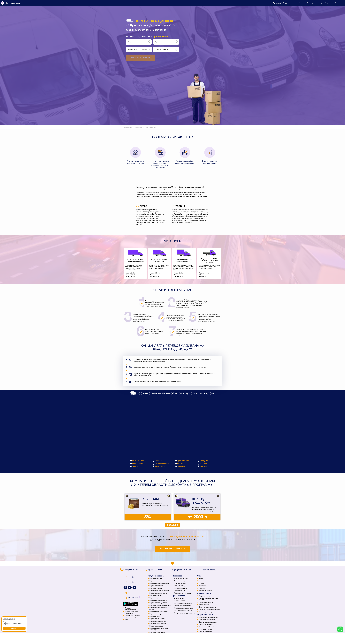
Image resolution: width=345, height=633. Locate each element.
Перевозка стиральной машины (160, 605)
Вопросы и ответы (205, 590)
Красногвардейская (162, 463)
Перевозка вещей (155, 581)
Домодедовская (138, 463)
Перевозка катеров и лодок (159, 614)
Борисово (158, 461)
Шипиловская (160, 466)
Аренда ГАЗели (179, 598)
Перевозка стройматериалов (159, 583)
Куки (126, 619)
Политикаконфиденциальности (132, 609)
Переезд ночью (179, 590)
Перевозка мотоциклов (157, 621)
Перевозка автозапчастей (158, 611)
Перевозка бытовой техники (159, 590)
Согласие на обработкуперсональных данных (132, 616)
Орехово (135, 466)
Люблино (180, 463)
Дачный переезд (179, 581)
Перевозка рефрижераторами (209, 609)
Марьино (203, 463)
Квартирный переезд (181, 578)
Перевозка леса (154, 616)
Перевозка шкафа (155, 595)
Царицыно (204, 461)
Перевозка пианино (156, 588)
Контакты (202, 586)
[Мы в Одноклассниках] (130, 587)
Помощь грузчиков (161, 49)
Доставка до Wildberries (207, 627)
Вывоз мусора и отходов (207, 607)
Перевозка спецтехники (157, 623)
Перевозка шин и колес (157, 619)
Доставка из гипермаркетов (208, 617)
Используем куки (9, 619)
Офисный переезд (180, 583)
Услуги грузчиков (204, 596)
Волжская (181, 466)
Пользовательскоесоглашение (131, 612)
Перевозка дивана (155, 598)
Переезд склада (179, 586)
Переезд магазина (180, 588)
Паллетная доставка (206, 624)
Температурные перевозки (208, 612)
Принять (14, 628)
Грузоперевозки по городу (183, 610)
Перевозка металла (156, 586)
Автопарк (202, 581)
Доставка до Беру (205, 632)
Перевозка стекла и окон (158, 600)
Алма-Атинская (138, 461)
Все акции (172, 525)
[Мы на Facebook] (125, 587)
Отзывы (201, 583)
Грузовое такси (179, 601)
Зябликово (204, 466)
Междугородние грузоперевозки (185, 613)
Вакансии (202, 588)
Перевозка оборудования (158, 603)
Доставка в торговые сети (208, 622)
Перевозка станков (156, 626)
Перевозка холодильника (158, 593)
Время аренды (132, 49)
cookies (5, 624)
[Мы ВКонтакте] (134, 587)
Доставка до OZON (205, 629)
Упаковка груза (204, 604)
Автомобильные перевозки (183, 603)
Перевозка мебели (155, 578)
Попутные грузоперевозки (183, 605)
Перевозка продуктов (157, 632)
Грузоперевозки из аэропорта (184, 608)
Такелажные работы (206, 602)
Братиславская (183, 461)
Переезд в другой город (182, 593)
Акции (201, 578)
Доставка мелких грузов (207, 619)
